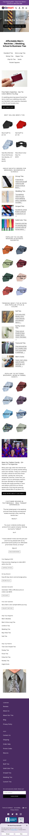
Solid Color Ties (8, 768)
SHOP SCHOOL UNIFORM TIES (14, 26)
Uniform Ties (6, 626)
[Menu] (26, 8)
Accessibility (17, 807)
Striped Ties (7, 773)
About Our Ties (8, 715)
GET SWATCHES (8, 107)
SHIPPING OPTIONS (7, 567)
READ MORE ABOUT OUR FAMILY (14, 493)
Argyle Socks (5, 664)
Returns (5, 753)
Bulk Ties (6, 764)
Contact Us (7, 735)
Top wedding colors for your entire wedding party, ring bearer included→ (20, 198)
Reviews (5, 706)
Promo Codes (7, 748)
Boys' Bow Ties (6, 633)
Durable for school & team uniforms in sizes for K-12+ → (21, 213)
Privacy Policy (7, 724)
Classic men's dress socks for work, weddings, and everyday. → (21, 363)
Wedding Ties (6, 629)
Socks (19, 59)
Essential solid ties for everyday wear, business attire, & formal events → (21, 226)
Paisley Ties (5, 650)
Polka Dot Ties (6, 657)
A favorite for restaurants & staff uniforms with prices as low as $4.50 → (21, 183)
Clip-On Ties (12, 59)
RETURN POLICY (6, 580)
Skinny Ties (9, 56)
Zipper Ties (19, 56)
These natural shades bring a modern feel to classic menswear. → (20, 335)
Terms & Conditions (7, 807)
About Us (6, 711)
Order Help (7, 744)
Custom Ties (7, 782)
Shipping (6, 740)
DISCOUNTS (5, 595)
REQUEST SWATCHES (8, 608)
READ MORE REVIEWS (14, 551)
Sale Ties (4, 636)
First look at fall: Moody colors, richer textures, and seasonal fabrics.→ (20, 318)
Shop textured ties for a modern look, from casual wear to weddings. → (21, 349)
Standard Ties (8, 53)
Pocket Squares (14, 62)
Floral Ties (5, 654)
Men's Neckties (6, 619)
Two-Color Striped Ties (9, 647)
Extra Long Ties (20, 53)
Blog (4, 720)
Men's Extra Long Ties (8, 622)
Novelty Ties (5, 660)
